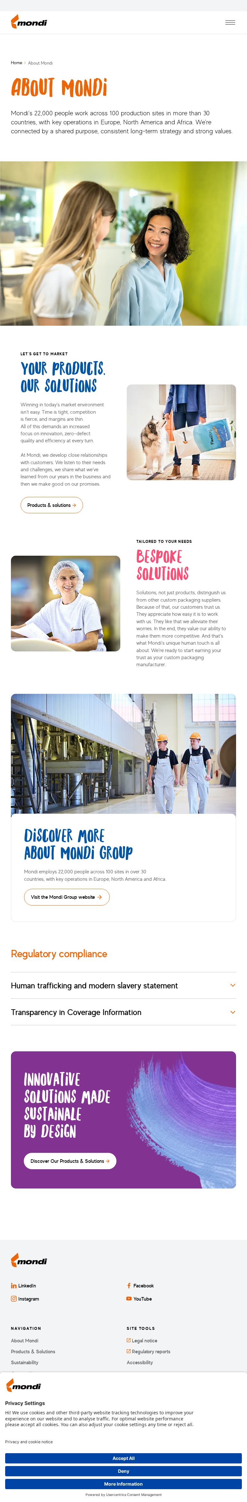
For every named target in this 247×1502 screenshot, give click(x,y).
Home (16, 62)
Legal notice (144, 1341)
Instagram (28, 1298)
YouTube (142, 1298)
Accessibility (140, 1362)
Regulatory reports (150, 1351)
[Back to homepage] (29, 22)
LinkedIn (27, 1285)
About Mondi (24, 1341)
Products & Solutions (33, 1351)
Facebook (143, 1285)
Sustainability (24, 1362)
